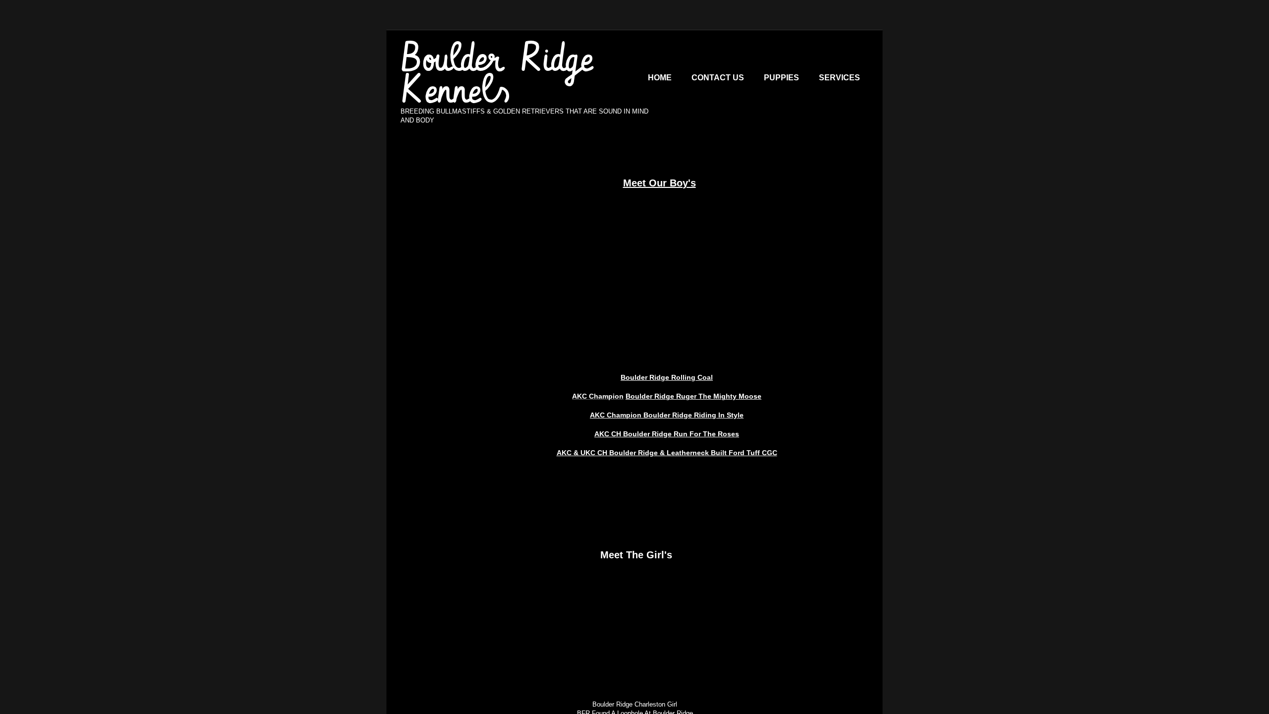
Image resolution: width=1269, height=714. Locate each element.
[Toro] (587, 245)
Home (660, 77)
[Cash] (667, 245)
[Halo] (555, 619)
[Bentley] (746, 245)
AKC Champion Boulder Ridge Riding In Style (667, 415)
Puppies (781, 77)
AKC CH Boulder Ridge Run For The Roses (666, 434)
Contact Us (718, 77)
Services (839, 77)
